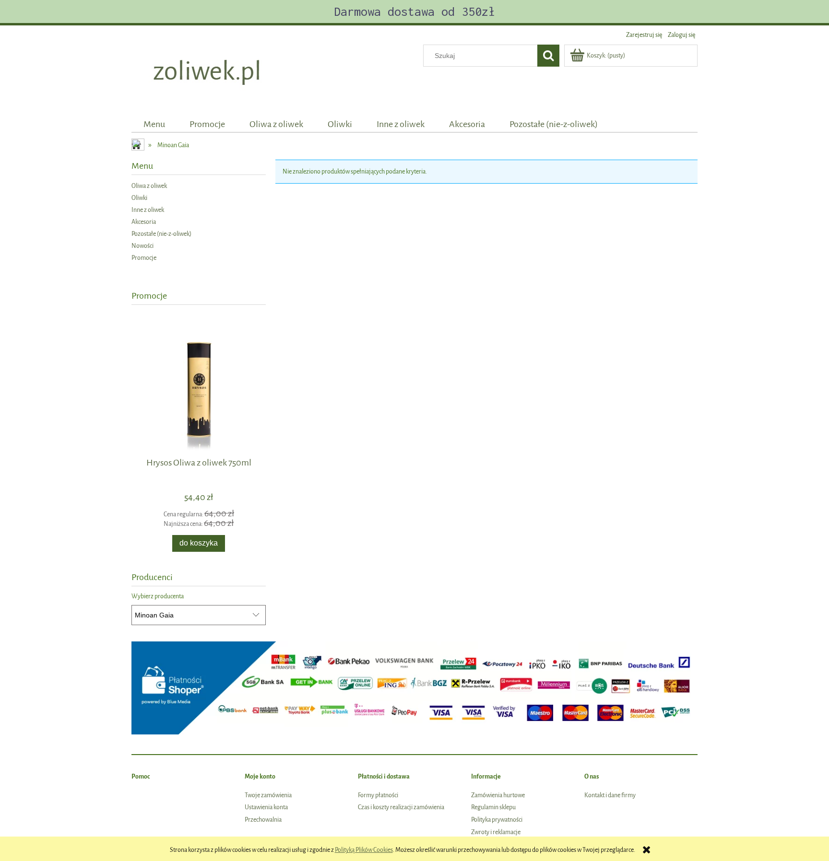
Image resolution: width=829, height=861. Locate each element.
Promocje (143, 258)
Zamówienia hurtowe (498, 795)
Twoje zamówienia (268, 795)
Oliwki (139, 198)
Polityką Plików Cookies (364, 850)
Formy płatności (378, 795)
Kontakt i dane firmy (610, 795)
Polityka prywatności (496, 819)
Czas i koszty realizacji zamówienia (401, 807)
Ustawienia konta (266, 807)
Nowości (142, 246)
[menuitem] (154, 124)
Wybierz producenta (157, 596)
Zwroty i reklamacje (496, 832)
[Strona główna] (207, 73)
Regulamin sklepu (493, 807)
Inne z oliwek (147, 210)
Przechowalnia (263, 819)
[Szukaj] (548, 56)
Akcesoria (143, 222)
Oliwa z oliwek (149, 186)
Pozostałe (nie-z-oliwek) (161, 234)
